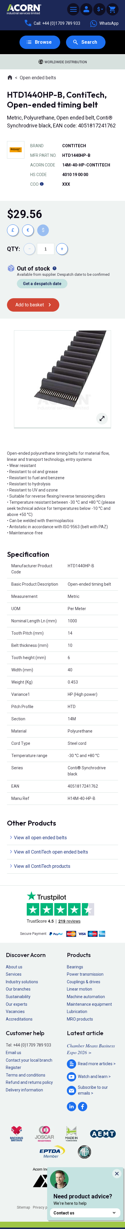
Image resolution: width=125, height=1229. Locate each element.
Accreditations (19, 1019)
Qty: (13, 248)
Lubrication (77, 1011)
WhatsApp (109, 23)
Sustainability (18, 996)
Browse (43, 42)
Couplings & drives (83, 981)
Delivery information (24, 1090)
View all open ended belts (40, 837)
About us (14, 967)
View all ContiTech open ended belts (51, 852)
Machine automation (86, 996)
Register (13, 1067)
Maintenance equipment (89, 1004)
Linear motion (79, 989)
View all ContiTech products (42, 866)
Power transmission (85, 974)
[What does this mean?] (54, 268)
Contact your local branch (29, 1060)
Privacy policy (44, 1207)
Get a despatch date (42, 283)
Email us (13, 1052)
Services (14, 974)
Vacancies (15, 1011)
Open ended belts (38, 77)
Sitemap (23, 1207)
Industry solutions (22, 981)
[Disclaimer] (42, 184)
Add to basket (29, 305)
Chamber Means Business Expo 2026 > (91, 1048)
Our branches (18, 989)
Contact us (63, 1213)
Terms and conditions (25, 1075)
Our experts (16, 1004)
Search (89, 42)
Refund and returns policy (29, 1082)
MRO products (80, 1019)
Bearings (75, 967)
